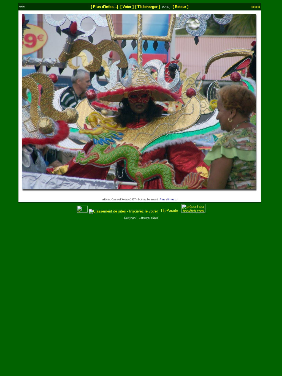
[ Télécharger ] (147, 7)
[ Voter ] (127, 7)
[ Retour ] (180, 7)
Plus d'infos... (168, 199)
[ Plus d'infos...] (104, 7)
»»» (255, 6)
